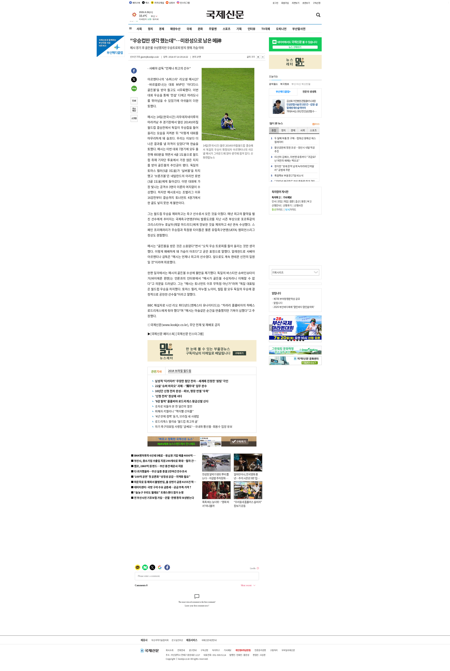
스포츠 (226, 29)
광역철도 (273, 84)
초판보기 (306, 2)
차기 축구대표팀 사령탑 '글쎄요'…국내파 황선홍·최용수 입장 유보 (193, 426)
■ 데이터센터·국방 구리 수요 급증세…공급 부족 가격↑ (161, 487)
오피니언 (281, 29)
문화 (200, 29)
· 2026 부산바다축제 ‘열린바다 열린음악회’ (293, 307)
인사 (274, 201)
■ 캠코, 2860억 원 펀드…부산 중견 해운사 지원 (157, 466)
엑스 (147, 2)
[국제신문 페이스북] (162, 333)
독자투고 (216, 650)
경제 (161, 29)
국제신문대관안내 (209, 640)
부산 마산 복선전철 (300, 84)
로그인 (275, 2)
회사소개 (169, 650)
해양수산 (175, 29)
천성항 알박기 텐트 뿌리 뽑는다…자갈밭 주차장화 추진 (215, 478)
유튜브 (172, 2)
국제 (189, 29)
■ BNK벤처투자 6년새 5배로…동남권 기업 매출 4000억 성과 (164, 455)
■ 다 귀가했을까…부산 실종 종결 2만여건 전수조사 (159, 471)
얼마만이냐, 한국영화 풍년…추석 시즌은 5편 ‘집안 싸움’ (247, 478)
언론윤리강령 (260, 650)
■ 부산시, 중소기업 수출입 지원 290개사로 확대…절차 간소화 (164, 461)
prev (271, 327)
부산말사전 (298, 29)
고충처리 (274, 650)
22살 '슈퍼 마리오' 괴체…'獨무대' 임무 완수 (181, 386)
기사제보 (227, 650)
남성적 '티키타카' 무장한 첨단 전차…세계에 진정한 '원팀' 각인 (191, 381)
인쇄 (134, 101)
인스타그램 (184, 2)
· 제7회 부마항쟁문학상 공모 (286, 298)
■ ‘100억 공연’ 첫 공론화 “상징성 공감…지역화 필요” (160, 476)
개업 (286, 201)
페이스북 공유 (134, 71)
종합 (274, 130)
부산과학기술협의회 (159, 640)
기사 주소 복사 (134, 110)
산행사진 (298, 205)
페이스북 (136, 2)
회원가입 (285, 2)
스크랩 (134, 119)
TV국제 (265, 29)
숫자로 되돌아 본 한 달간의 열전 (173, 406)
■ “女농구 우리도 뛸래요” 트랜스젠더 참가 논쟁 (157, 492)
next (320, 327)
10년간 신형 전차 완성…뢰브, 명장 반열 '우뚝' (182, 391)
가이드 (277, 209)
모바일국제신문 (288, 650)
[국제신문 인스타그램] (190, 333)
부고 (309, 201)
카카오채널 (159, 2)
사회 (139, 29)
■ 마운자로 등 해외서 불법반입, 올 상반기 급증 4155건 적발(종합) (167, 482)
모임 (280, 201)
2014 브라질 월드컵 (179, 371)
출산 (297, 201)
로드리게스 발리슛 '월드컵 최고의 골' (176, 421)
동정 (303, 201)
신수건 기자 (135, 56)
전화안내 (181, 650)
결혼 (292, 201)
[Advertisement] (228, 185)
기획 (239, 29)
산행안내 (276, 205)
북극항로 (284, 84)
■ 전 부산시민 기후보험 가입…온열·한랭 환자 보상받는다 (162, 497)
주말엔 (213, 29)
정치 (150, 29)
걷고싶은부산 (177, 640)
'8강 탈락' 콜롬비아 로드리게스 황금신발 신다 (181, 401)
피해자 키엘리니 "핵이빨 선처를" (174, 411)
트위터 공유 (134, 80)
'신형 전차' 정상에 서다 (168, 396)
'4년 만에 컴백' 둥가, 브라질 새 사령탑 (177, 416)
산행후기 (287, 205)
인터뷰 (251, 29)
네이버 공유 (134, 89)
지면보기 (295, 2)
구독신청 (316, 2)
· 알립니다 (277, 303)
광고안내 (193, 650)
